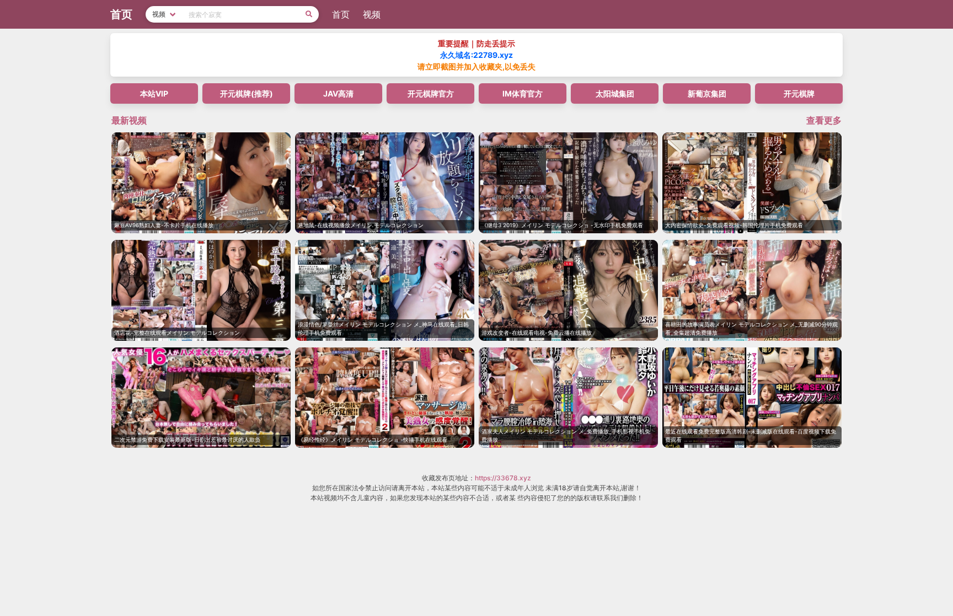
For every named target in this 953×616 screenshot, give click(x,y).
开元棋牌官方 (431, 93)
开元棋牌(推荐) (246, 93)
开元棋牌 (799, 93)
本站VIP (154, 93)
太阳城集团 (615, 93)
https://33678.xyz (503, 478)
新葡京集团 (707, 93)
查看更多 (824, 120)
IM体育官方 (522, 93)
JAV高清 (338, 93)
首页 (341, 14)
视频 (372, 14)
